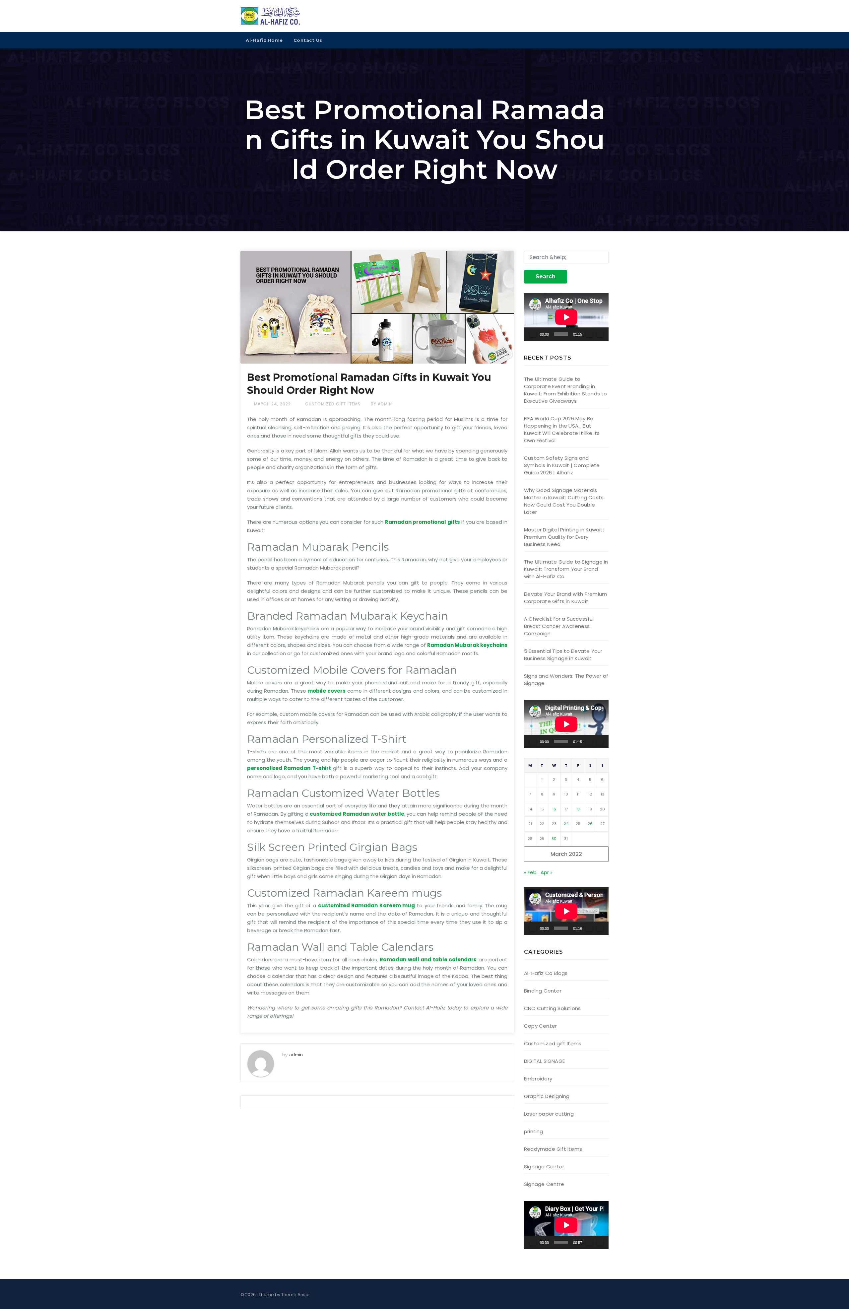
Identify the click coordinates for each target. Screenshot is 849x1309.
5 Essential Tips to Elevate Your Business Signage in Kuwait (563, 655)
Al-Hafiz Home (264, 40)
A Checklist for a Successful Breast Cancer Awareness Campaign (559, 626)
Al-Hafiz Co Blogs (545, 973)
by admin (381, 404)
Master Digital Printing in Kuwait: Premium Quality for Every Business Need (564, 537)
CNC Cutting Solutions (552, 1008)
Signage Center (544, 1166)
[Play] (532, 334)
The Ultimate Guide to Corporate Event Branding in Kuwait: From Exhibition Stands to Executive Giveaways (565, 390)
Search (545, 276)
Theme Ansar (295, 1294)
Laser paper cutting (549, 1113)
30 (554, 838)
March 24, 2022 (273, 404)
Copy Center (540, 1025)
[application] (566, 317)
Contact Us (308, 40)
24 (566, 823)
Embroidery (538, 1078)
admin (296, 1054)
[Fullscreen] (600, 334)
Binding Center (542, 990)
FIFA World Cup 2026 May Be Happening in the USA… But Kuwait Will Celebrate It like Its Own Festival (562, 429)
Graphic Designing (546, 1096)
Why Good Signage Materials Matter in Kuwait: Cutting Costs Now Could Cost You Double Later (564, 501)
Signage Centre (544, 1184)
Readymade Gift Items (553, 1148)
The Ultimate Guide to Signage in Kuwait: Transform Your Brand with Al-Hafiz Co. (566, 569)
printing (533, 1131)
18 (578, 809)
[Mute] (589, 334)
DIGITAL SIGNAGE (544, 1061)
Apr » (547, 872)
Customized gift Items (332, 404)
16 (554, 809)
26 (590, 823)
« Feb (530, 872)
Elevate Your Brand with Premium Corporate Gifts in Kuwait (565, 597)
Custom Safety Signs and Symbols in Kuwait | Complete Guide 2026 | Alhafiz (562, 465)
